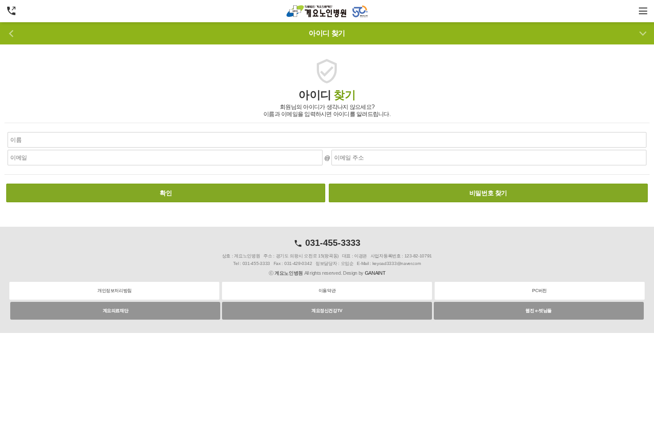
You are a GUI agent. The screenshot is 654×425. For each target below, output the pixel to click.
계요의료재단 (116, 310)
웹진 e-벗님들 (538, 310)
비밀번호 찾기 (488, 192)
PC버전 (539, 290)
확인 (166, 192)
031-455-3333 (331, 243)
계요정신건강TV (327, 310)
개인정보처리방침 (114, 290)
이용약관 (327, 290)
